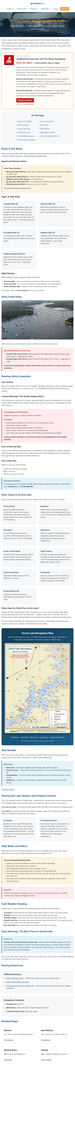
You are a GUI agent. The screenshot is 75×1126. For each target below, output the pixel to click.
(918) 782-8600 (24, 63)
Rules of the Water (24, 121)
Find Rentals (45, 1040)
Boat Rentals (45, 129)
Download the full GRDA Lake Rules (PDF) (17, 188)
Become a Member (25, 100)
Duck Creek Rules (46, 121)
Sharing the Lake (24, 132)
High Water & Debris (47, 132)
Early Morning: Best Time (49, 136)
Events (55, 9)
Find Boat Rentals (8, 789)
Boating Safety (23, 125)
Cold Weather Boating (26, 136)
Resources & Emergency (27, 140)
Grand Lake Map (24, 129)
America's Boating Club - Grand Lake (20, 986)
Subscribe (64, 9)
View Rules (8, 1060)
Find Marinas (9, 1040)
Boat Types (44, 125)
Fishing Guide (46, 1060)
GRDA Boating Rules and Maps (17, 982)
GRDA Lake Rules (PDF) (38, 156)
